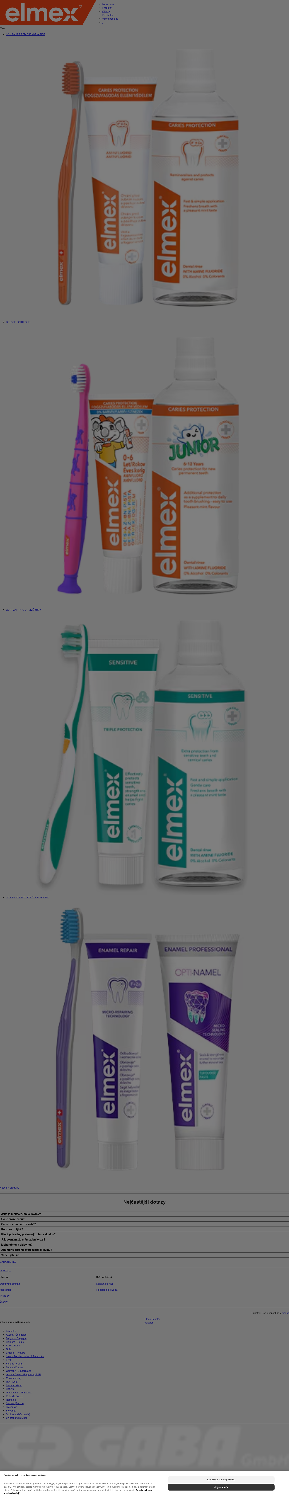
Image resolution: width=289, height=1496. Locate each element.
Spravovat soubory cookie (221, 1479)
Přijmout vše (221, 1487)
